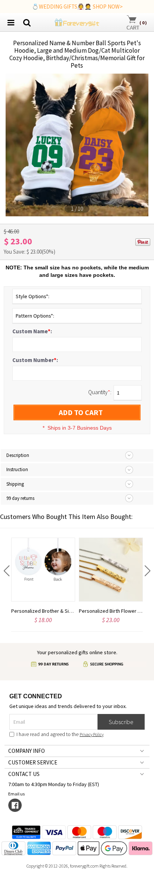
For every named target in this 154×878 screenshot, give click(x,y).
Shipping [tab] (15, 484)
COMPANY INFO (26, 750)
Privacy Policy (92, 734)
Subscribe (121, 722)
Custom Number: (35, 360)
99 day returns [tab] (20, 498)
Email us (17, 794)
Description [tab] (17, 455)
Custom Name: (32, 331)
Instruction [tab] (17, 469)
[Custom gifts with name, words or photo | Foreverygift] (77, 21)
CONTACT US (24, 773)
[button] (6, 571)
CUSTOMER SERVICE (32, 762)
